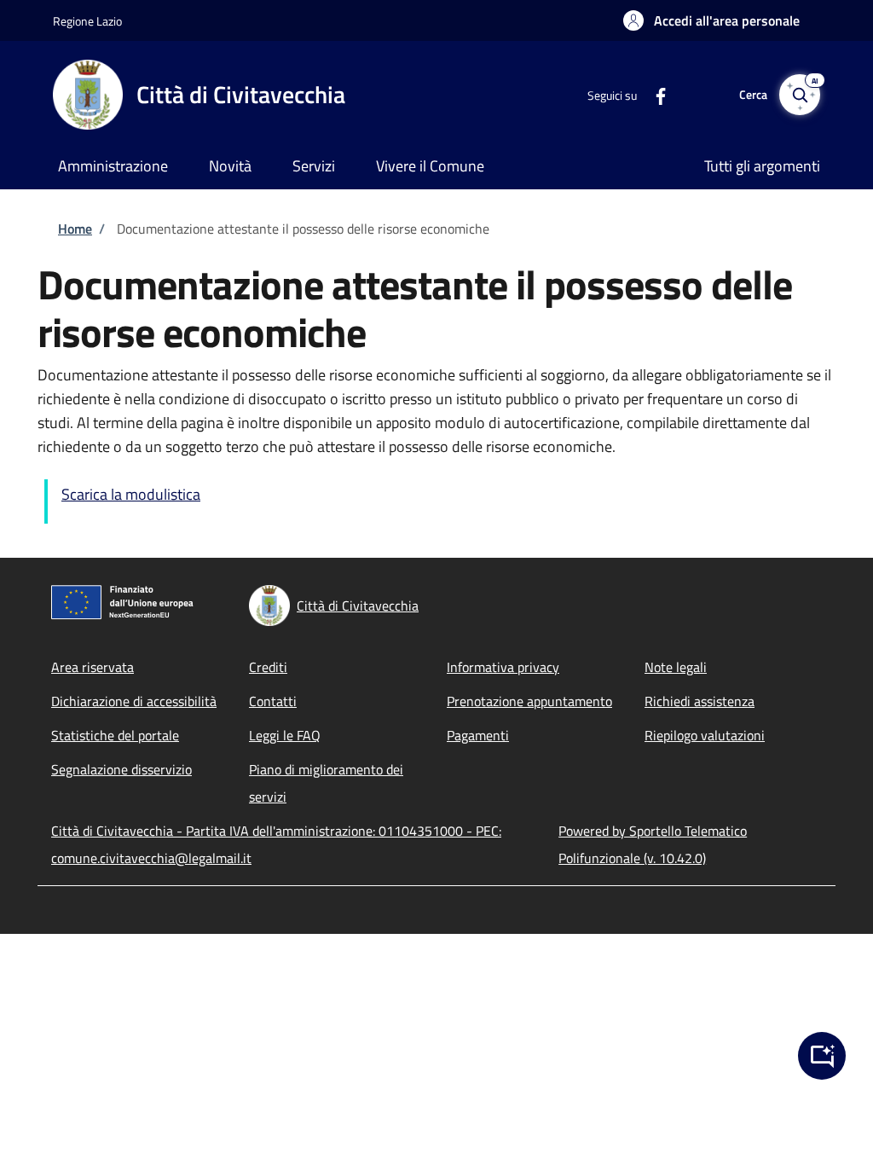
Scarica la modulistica (130, 494)
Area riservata (92, 667)
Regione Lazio (87, 21)
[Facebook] (654, 94)
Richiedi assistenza (699, 701)
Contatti (273, 701)
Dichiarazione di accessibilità (134, 701)
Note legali (676, 667)
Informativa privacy (503, 667)
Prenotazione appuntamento (529, 701)
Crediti (268, 667)
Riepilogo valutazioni (705, 735)
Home (75, 228)
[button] (711, 20)
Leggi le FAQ (285, 735)
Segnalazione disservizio (121, 769)
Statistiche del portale (115, 735)
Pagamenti (478, 735)
